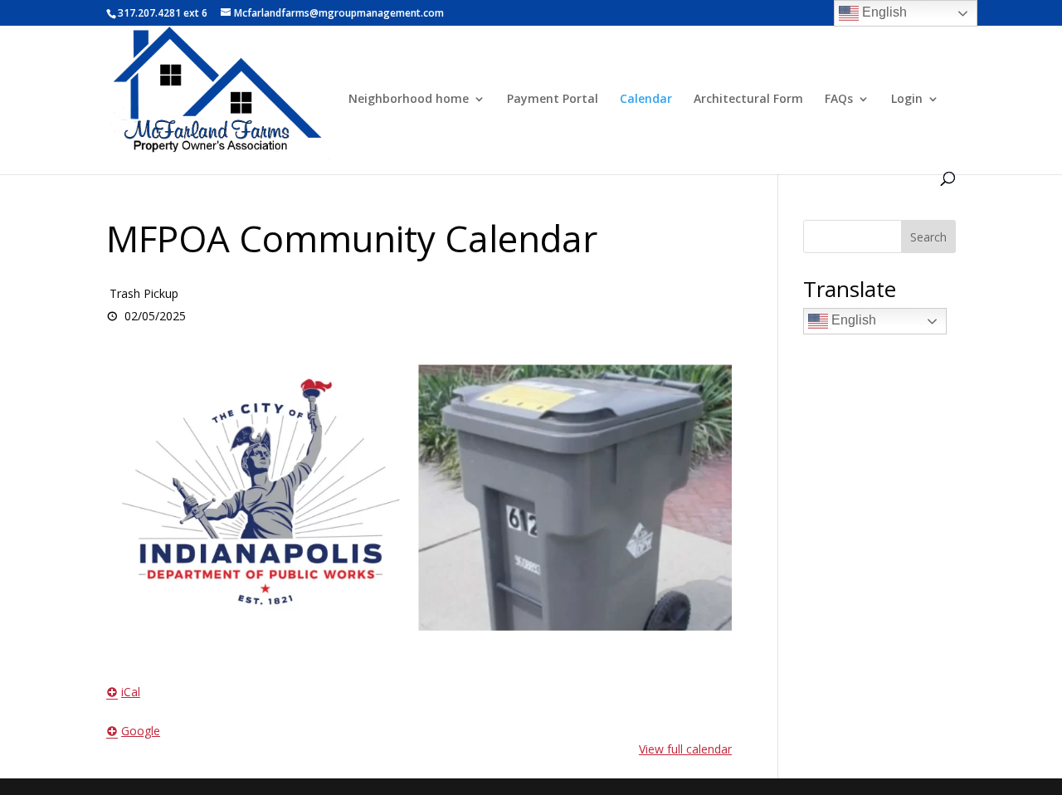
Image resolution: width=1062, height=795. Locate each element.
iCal (130, 692)
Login (907, 99)
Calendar (646, 99)
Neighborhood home (408, 99)
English (852, 320)
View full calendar (685, 749)
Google (140, 731)
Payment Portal (552, 99)
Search (928, 237)
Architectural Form (748, 99)
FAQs (839, 99)
